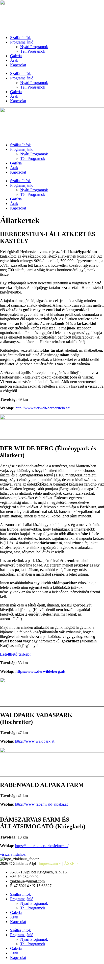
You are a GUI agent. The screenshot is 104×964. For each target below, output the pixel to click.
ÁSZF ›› (71, 863)
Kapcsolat (18, 65)
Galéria (16, 56)
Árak (14, 60)
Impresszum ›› (50, 863)
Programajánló (21, 42)
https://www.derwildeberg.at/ (40, 671)
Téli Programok (32, 51)
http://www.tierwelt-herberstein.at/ (42, 408)
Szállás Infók (20, 37)
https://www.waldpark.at (34, 741)
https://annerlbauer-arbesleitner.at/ (41, 846)
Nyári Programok (34, 47)
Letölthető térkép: (15, 654)
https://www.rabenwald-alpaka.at (41, 804)
